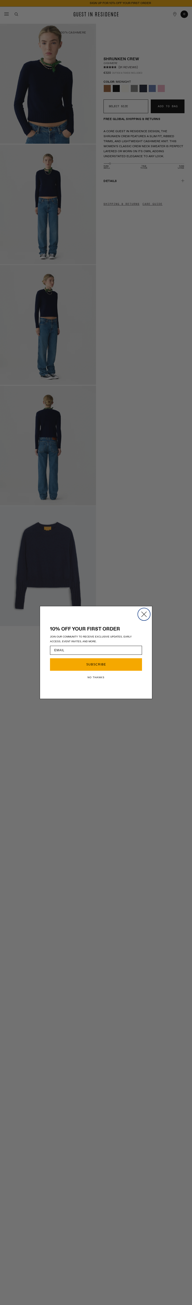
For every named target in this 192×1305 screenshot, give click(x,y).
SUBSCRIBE (96, 664)
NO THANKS (96, 677)
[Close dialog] (144, 614)
